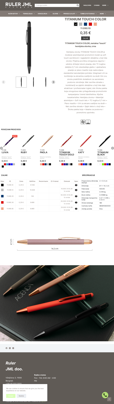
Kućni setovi (13, 13)
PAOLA (43, 152)
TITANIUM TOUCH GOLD (66, 153)
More (104, 5)
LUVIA (5, 152)
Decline (21, 396)
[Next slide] (53, 82)
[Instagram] (13, 348)
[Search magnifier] (77, 5)
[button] (21, 82)
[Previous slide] (3, 82)
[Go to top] (109, 399)
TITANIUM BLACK (102, 153)
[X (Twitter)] (10, 348)
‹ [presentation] (1, 148)
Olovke (55, 13)
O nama (97, 5)
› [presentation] (112, 148)
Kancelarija (42, 13)
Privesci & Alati (69, 13)
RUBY (24, 152)
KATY (81, 152)
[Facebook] (6, 348)
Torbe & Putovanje (87, 13)
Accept (10, 396)
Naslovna (87, 5)
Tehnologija (28, 13)
